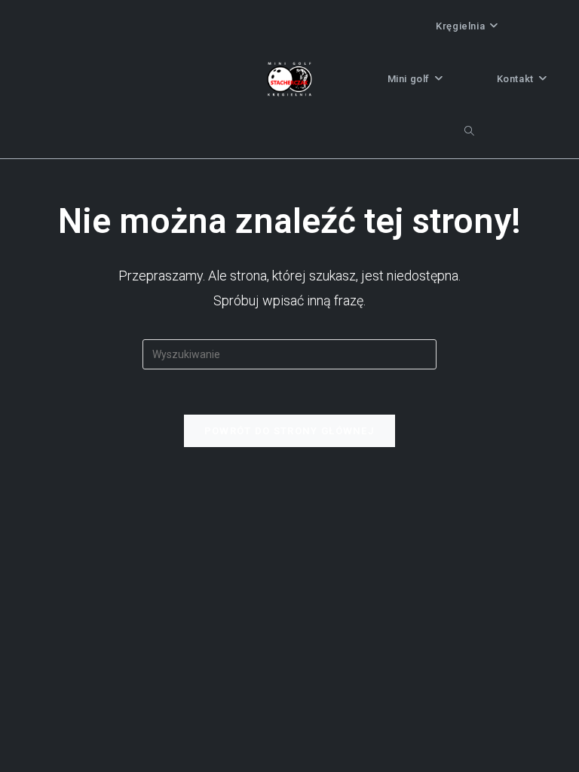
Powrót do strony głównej (289, 431)
